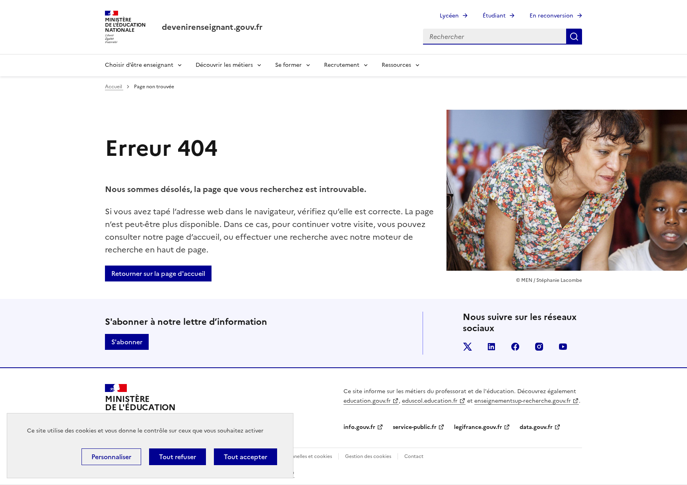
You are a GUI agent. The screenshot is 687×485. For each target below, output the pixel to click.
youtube (563, 347)
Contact (413, 456)
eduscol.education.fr (430, 401)
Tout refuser (177, 457)
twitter (467, 347)
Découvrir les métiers (224, 65)
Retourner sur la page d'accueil (158, 273)
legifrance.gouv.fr (478, 427)
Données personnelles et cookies (294, 456)
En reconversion (551, 16)
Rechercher (574, 37)
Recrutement (341, 65)
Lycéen (449, 16)
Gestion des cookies (368, 456)
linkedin (491, 347)
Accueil (114, 86)
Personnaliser (111, 457)
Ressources (396, 65)
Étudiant (494, 16)
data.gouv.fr (536, 427)
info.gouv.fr (359, 427)
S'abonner (126, 342)
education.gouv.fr (367, 401)
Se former (288, 65)
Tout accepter (245, 457)
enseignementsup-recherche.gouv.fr (522, 401)
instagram (539, 347)
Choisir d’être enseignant (139, 65)
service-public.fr (415, 427)
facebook (515, 347)
